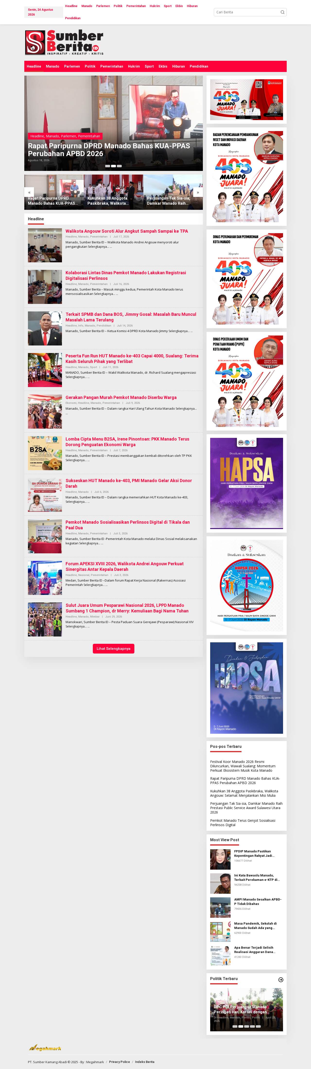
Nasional (83, 575)
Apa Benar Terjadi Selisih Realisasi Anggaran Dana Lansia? (253, 950)
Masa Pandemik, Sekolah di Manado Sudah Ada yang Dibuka (255, 926)
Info (80, 325)
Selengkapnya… (98, 247)
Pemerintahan (72, 136)
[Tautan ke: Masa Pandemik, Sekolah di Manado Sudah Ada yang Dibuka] (220, 931)
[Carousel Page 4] (252, 1026)
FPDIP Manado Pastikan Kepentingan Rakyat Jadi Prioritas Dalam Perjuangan (255, 853)
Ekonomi (71, 403)
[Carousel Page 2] (113, 166)
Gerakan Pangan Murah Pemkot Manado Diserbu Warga (121, 397)
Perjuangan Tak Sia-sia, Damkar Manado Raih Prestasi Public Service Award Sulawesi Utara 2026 (112, 201)
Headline (37, 136)
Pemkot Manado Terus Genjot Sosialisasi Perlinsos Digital (173, 201)
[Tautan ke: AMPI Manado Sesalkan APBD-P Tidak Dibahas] (220, 907)
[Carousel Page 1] (107, 166)
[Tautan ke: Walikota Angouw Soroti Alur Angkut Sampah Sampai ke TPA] (45, 245)
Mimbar (95, 616)
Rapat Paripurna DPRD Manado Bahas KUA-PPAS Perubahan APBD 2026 (245, 780)
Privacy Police (119, 1062)
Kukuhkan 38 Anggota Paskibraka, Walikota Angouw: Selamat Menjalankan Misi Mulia (100, 150)
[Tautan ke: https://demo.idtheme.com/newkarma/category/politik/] (281, 980)
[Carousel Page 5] (258, 1026)
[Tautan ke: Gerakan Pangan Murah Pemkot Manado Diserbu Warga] (45, 411)
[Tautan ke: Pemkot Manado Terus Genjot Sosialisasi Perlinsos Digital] (173, 192)
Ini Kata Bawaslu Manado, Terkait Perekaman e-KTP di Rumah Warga (255, 878)
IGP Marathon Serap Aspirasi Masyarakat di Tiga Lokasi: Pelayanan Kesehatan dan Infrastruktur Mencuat (240, 1010)
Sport (93, 367)
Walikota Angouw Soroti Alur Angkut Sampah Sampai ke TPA (127, 231)
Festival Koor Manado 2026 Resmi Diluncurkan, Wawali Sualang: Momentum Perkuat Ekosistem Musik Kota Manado (243, 766)
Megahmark (95, 1062)
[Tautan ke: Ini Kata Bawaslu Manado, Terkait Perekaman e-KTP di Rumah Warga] (220, 883)
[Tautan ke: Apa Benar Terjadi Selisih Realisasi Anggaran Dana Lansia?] (220, 955)
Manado (52, 136)
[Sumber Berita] (68, 42)
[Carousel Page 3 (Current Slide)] (119, 166)
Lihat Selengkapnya (113, 648)
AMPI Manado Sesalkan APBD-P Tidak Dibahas (258, 902)
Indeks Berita (144, 1062)
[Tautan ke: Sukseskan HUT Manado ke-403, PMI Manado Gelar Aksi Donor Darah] (45, 494)
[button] (282, 12)
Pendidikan (104, 325)
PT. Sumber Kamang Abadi (47, 1062)
